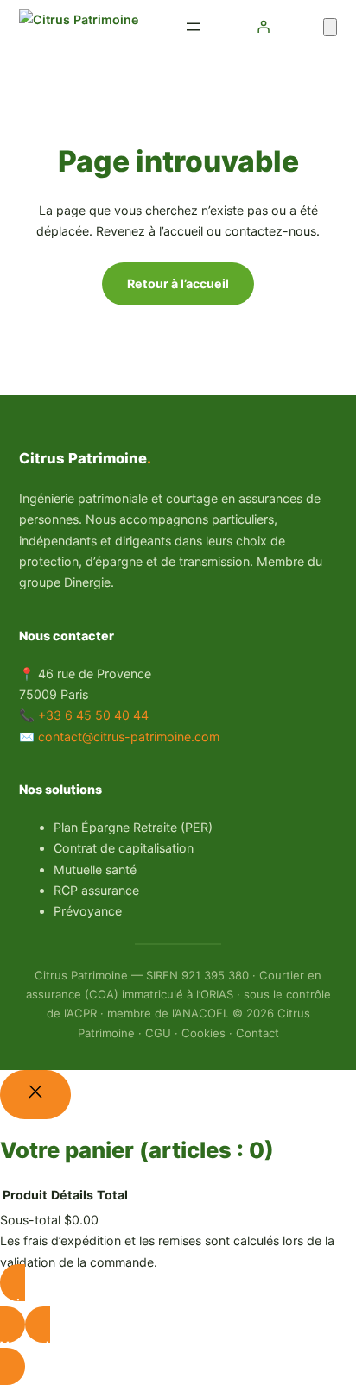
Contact (257, 1033)
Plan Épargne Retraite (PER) (133, 827)
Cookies (203, 1033)
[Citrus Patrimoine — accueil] (78, 26)
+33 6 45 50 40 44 (93, 715)
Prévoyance (88, 910)
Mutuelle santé (95, 869)
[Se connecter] (263, 26)
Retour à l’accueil (178, 283)
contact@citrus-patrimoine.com (128, 736)
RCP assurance (96, 890)
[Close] (35, 1094)
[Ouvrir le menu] (193, 26)
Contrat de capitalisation (124, 847)
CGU (158, 1033)
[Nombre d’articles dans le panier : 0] (330, 27)
